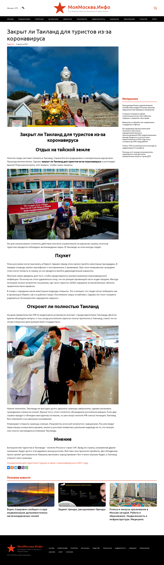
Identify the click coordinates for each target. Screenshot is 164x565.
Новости (10, 44)
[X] (19, 467)
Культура (143, 19)
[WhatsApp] (26, 467)
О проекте (69, 552)
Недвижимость (98, 19)
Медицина (114, 19)
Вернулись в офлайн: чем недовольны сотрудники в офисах (138, 123)
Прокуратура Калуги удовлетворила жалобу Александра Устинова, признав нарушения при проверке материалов (138, 107)
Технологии (82, 19)
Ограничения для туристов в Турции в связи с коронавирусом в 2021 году (47, 462)
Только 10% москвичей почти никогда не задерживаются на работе (139, 147)
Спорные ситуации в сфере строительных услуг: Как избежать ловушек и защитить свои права (136, 116)
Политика (39, 19)
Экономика (53, 19)
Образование (129, 19)
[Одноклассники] (12, 467)
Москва (10, 19)
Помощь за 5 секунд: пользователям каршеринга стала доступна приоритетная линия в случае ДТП (137, 154)
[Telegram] (15, 467)
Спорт (154, 19)
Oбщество (96, 548)
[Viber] (22, 467)
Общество (67, 19)
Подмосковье (24, 19)
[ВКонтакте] (8, 467)
